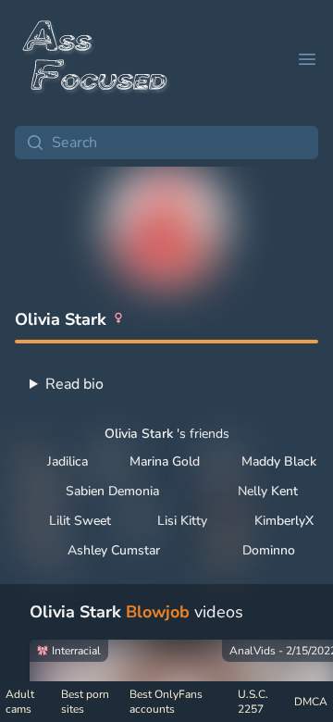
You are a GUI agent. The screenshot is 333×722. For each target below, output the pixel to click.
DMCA (310, 701)
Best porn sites (85, 701)
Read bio (74, 384)
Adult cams (20, 701)
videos (136, 612)
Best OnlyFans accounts (166, 701)
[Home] (96, 59)
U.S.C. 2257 (253, 701)
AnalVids (252, 650)
